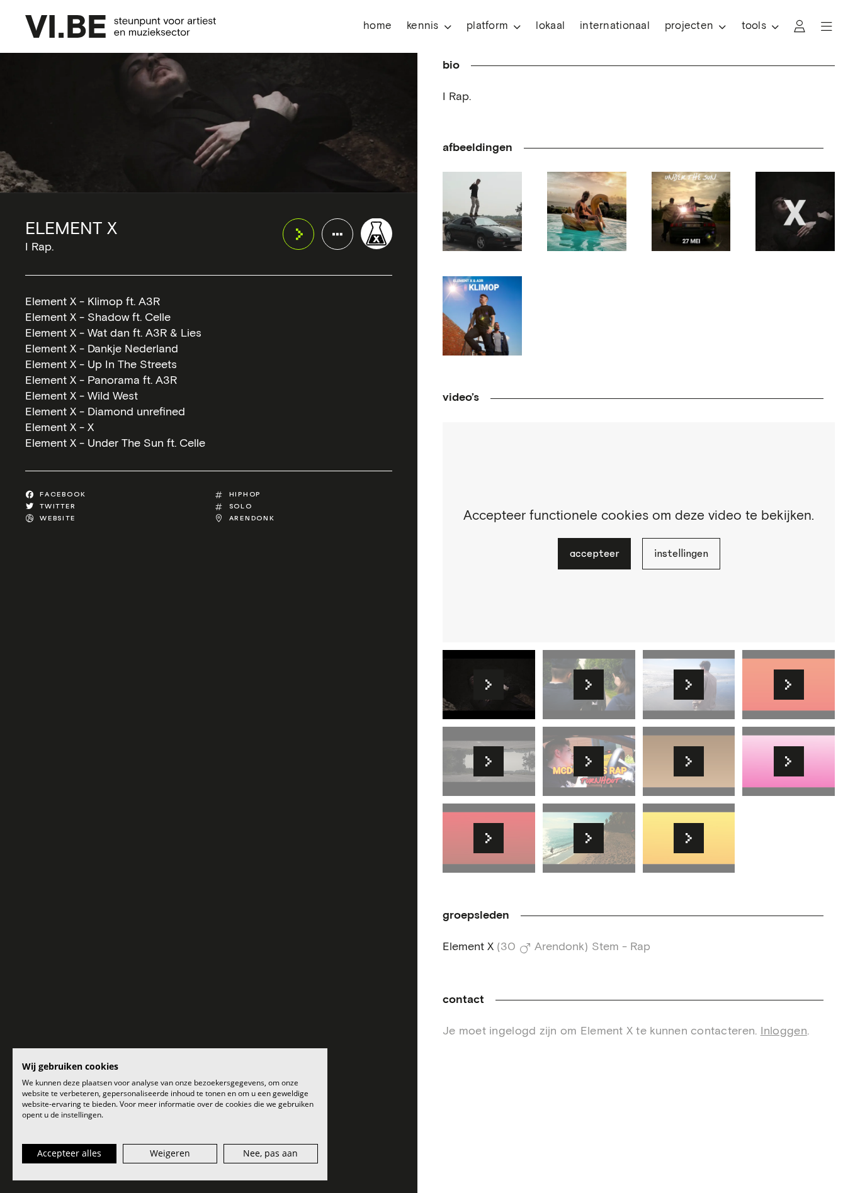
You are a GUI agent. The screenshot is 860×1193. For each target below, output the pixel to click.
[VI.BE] (120, 26)
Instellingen (681, 553)
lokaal (550, 26)
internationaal (615, 26)
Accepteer (594, 553)
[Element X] (376, 233)
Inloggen (784, 1031)
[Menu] (826, 26)
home (377, 26)
